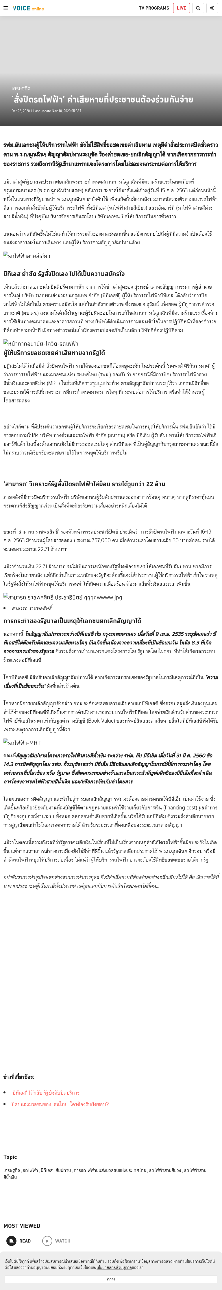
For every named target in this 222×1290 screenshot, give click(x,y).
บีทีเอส (48, 1170)
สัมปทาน (64, 1170)
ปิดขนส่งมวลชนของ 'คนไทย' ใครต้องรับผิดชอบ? (60, 1104)
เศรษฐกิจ (21, 88)
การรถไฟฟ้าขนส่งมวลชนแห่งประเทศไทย (111, 1170)
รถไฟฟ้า (31, 1170)
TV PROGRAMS (154, 8)
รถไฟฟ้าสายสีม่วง (166, 1170)
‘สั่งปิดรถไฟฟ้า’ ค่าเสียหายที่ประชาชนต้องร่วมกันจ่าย (102, 99)
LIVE (181, 8)
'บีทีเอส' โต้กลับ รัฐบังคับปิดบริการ (45, 1093)
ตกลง (111, 1279)
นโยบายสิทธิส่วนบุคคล (114, 1267)
